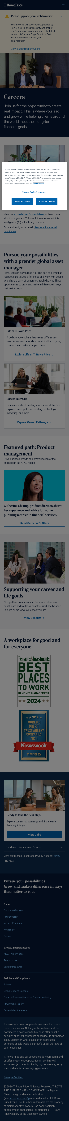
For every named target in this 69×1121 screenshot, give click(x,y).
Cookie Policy (38, 183)
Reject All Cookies (22, 201)
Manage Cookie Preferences (34, 192)
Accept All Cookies (47, 201)
